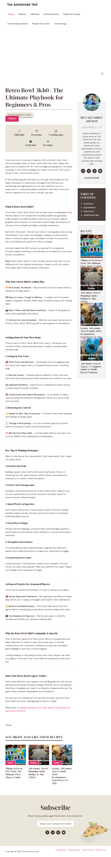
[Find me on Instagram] (94, 171)
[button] (102, 74)
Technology (60, 23)
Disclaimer (61, 850)
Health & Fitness (71, 14)
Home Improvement (18, 23)
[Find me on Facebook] (83, 171)
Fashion (22, 14)
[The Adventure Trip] (22, 4)
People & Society (41, 23)
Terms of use (88, 850)
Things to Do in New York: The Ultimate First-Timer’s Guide (13, 773)
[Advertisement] (55, 49)
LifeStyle (34, 14)
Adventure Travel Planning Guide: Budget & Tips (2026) (38, 773)
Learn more (91, 178)
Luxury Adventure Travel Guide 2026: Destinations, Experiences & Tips (62, 776)
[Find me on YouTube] (100, 171)
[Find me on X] (89, 171)
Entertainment (51, 14)
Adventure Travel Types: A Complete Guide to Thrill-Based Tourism (91, 368)
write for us (100, 850)
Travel (11, 14)
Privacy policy (74, 850)
